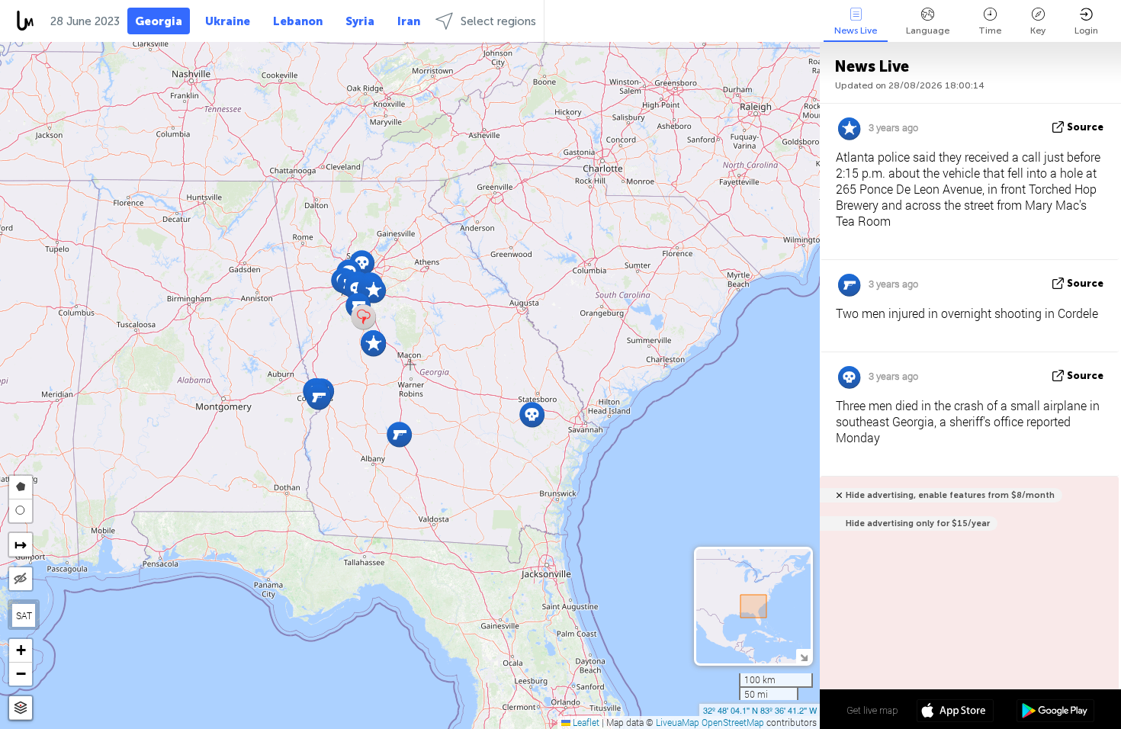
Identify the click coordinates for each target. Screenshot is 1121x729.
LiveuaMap (677, 722)
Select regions (498, 21)
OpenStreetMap (733, 722)
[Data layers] (20, 708)
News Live (855, 30)
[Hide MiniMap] (803, 656)
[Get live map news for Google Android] (1055, 712)
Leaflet (584, 722)
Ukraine (227, 21)
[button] (373, 343)
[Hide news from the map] (20, 578)
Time (989, 30)
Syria (359, 21)
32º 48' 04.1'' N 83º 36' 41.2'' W (760, 710)
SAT (24, 615)
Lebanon (298, 21)
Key (1038, 30)
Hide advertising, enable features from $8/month (950, 495)
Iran (408, 21)
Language (927, 30)
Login (1086, 30)
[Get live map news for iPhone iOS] (955, 712)
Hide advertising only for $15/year (918, 523)
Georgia (158, 21)
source (1085, 127)
